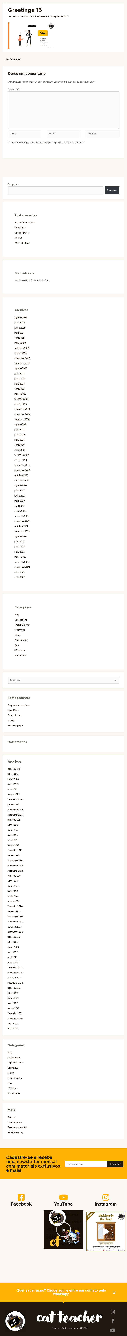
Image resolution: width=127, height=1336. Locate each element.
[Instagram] (106, 1197)
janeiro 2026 (20, 353)
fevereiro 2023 (21, 516)
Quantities (19, 227)
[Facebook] (21, 1197)
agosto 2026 (20, 317)
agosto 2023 (20, 485)
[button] (113, 6)
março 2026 (20, 343)
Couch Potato (21, 232)
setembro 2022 (22, 531)
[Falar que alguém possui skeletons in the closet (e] (105, 1231)
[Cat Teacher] (6, 6)
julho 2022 (19, 541)
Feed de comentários (18, 1127)
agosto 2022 (20, 536)
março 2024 (20, 450)
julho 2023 (19, 490)
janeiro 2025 (20, 404)
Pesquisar (13, 184)
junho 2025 (19, 378)
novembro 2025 (22, 358)
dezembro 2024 (22, 409)
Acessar (12, 1117)
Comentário (15, 89)
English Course (21, 625)
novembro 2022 (22, 521)
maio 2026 (19, 332)
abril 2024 (19, 444)
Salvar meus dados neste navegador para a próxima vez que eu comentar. (48, 142)
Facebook (21, 1204)
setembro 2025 (22, 363)
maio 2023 (19, 500)
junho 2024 (19, 434)
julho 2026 (19, 322)
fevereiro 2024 (21, 455)
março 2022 (20, 556)
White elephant (22, 243)
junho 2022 (19, 546)
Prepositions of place (25, 222)
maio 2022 (19, 551)
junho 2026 (19, 327)
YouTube (63, 1204)
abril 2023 (19, 506)
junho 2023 (19, 495)
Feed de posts (15, 1122)
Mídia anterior (12, 59)
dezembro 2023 (22, 465)
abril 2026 (19, 337)
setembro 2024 (22, 419)
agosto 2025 (20, 368)
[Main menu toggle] (121, 6)
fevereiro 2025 (21, 399)
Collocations (20, 619)
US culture (19, 650)
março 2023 (20, 511)
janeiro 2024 (20, 460)
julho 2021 (19, 572)
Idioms (17, 635)
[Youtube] (113, 1330)
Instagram (106, 1204)
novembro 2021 (22, 567)
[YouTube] (63, 1197)
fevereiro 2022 (21, 562)
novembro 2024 (22, 414)
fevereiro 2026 (21, 348)
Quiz (16, 645)
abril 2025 (19, 388)
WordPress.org (15, 1132)
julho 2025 (19, 373)
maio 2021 (19, 577)
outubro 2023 (21, 475)
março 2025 (20, 393)
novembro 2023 (22, 470)
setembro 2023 (22, 480)
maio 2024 (19, 439)
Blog (16, 614)
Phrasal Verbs (21, 640)
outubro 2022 (21, 526)
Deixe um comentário (18, 16)
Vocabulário (20, 655)
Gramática (19, 630)
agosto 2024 (20, 424)
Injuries (18, 238)
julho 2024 (19, 429)
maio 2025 (19, 383)
